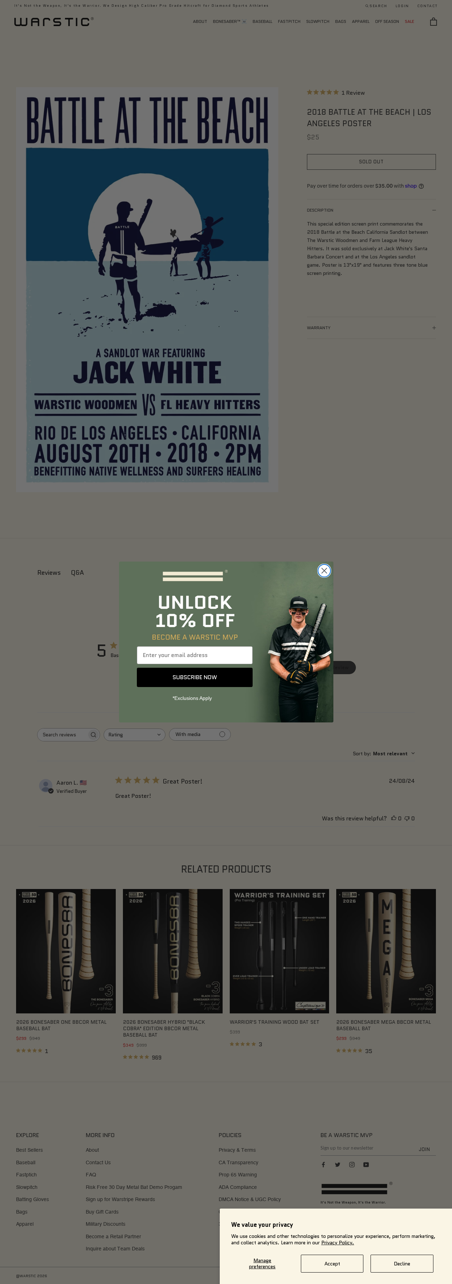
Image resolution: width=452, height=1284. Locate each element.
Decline (402, 1263)
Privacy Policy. (337, 1242)
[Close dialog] (324, 570)
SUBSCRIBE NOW (195, 677)
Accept (332, 1263)
